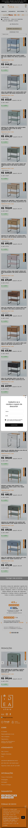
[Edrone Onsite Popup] (14, 414)
